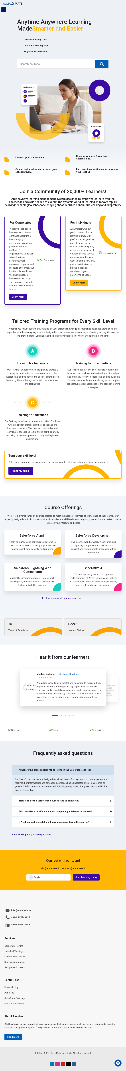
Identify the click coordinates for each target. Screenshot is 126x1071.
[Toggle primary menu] (121, 3)
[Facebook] (74, 1064)
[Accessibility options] (118, 1063)
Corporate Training (13, 946)
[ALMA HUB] (12, 3)
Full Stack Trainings (14, 1003)
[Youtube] (63, 1064)
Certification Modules (15, 956)
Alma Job (9, 992)
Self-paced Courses (14, 967)
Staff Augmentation (14, 962)
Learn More (18, 296)
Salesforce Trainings (14, 998)
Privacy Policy (11, 987)
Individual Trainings (13, 951)
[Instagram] (57, 1064)
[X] (68, 1064)
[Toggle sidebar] (3, 9)
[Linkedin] (52, 1064)
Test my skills (20, 470)
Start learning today (86, 877)
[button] (55, 715)
